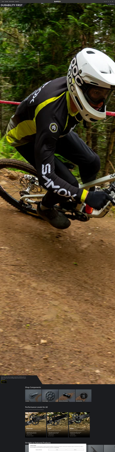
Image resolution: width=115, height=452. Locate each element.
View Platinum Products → (30, 435)
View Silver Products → (73, 435)
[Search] (109, 2)
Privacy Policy (57, 447)
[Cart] (113, 2)
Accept (57, 449)
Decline (75, 449)
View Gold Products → (51, 435)
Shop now (3, 381)
